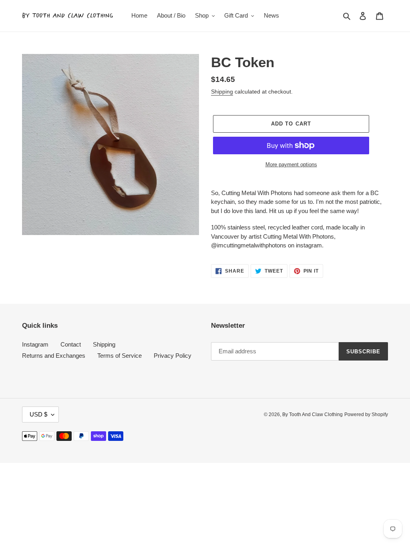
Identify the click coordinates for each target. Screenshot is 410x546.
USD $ (38, 414)
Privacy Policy (172, 355)
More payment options (291, 164)
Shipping (222, 91)
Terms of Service (119, 355)
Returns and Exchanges (53, 355)
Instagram (35, 344)
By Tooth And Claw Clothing (312, 414)
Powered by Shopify (366, 414)
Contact (70, 344)
